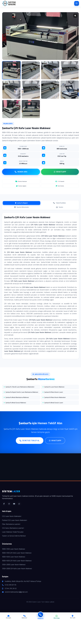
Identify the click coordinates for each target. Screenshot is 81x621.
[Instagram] (9, 504)
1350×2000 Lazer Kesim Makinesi (13, 565)
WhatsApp (61, 172)
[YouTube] (14, 504)
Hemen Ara (22, 172)
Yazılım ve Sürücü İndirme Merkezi (14, 536)
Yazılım (61, 207)
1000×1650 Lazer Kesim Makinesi (13, 557)
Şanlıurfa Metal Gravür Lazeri (53, 403)
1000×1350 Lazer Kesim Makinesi (13, 549)
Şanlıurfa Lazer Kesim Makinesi (54, 387)
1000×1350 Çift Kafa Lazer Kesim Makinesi (16, 553)
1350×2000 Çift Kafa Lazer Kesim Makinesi (17, 569)
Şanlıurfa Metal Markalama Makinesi (17, 397)
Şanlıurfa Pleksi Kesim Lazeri (53, 392)
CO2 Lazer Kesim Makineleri (11, 516)
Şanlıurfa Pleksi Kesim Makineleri (55, 397)
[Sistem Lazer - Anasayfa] (9, 3)
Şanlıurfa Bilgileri (22, 203)
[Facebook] (4, 504)
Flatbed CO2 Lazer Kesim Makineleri (14, 520)
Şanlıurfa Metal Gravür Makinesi (16, 403)
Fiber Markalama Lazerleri (11, 524)
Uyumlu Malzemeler (23, 207)
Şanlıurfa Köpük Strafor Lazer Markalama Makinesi (22, 392)
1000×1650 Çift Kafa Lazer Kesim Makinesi (17, 561)
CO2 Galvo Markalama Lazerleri (13, 528)
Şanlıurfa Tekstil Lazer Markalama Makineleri (20, 387)
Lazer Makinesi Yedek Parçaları (13, 532)
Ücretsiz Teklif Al (31, 440)
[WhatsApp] (19, 504)
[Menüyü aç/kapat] (76, 3)
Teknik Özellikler (61, 203)
